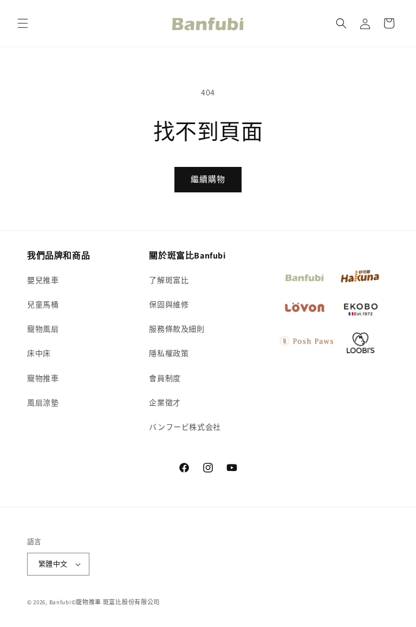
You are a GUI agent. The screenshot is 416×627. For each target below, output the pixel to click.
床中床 (39, 353)
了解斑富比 (168, 280)
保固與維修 (168, 304)
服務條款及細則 (176, 329)
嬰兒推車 (42, 280)
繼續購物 (208, 179)
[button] (23, 23)
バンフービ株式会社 (184, 427)
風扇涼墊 (42, 403)
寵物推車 (42, 378)
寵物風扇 (42, 329)
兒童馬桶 (42, 304)
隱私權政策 (168, 353)
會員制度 (164, 378)
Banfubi (60, 602)
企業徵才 (164, 403)
